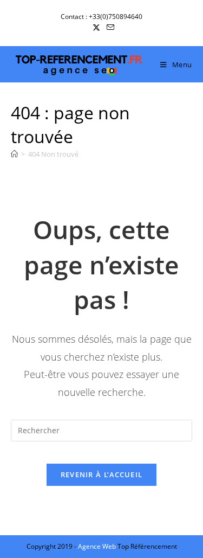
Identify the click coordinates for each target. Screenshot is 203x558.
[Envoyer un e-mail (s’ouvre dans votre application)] (108, 28)
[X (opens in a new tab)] (96, 28)
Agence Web (97, 546)
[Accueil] (14, 154)
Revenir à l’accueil (102, 474)
